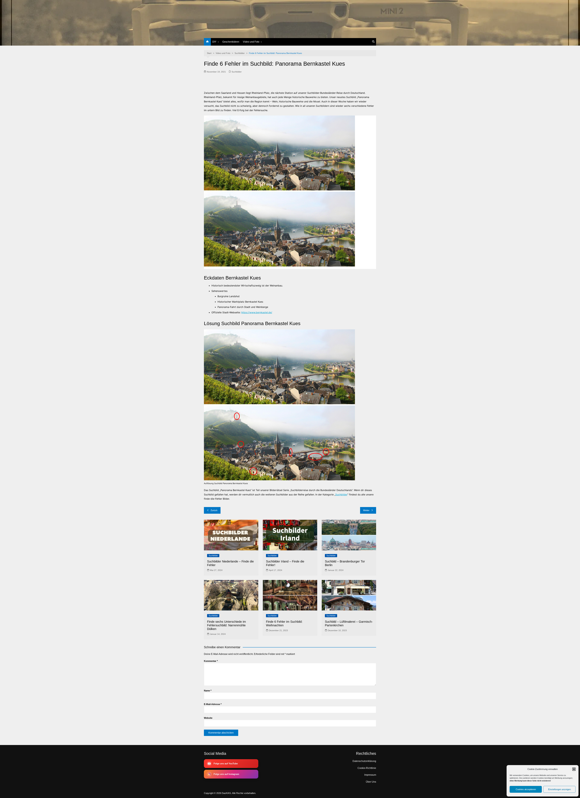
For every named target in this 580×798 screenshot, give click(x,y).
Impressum (370, 775)
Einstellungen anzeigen (559, 789)
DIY (214, 41)
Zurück (214, 510)
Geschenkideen (230, 41)
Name (207, 690)
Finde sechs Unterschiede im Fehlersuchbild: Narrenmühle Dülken (226, 625)
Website (208, 718)
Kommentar (211, 661)
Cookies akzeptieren (526, 789)
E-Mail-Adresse (213, 704)
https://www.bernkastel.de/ (256, 312)
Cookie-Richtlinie (367, 768)
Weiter (366, 510)
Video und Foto (251, 41)
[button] (573, 769)
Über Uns (371, 781)
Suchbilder (237, 72)
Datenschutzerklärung (364, 761)
